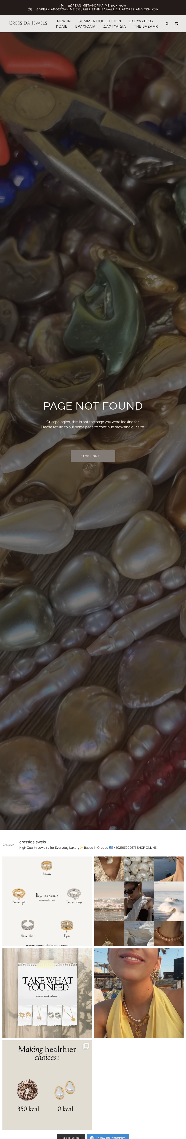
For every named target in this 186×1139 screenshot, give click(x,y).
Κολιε (62, 26)
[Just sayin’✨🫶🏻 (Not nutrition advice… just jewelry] (47, 1085)
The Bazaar (146, 26)
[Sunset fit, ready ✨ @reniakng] (139, 993)
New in (64, 21)
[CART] (174, 23)
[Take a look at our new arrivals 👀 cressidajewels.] (47, 901)
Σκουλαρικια (141, 21)
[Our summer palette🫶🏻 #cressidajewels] (139, 901)
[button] (167, 23)
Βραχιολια (85, 26)
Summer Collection (99, 21)
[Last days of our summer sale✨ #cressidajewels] (47, 993)
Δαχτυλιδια (114, 26)
